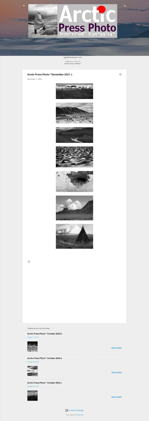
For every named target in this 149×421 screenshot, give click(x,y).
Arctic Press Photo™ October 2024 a (44, 358)
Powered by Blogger (76, 410)
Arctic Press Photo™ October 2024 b (44, 333)
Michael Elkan (80, 415)
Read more (117, 348)
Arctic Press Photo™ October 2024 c (44, 383)
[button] (120, 75)
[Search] (125, 6)
